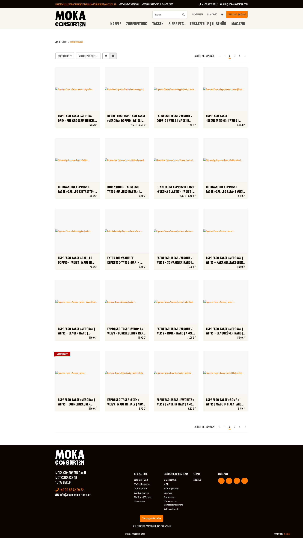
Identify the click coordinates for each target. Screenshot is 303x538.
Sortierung (63, 56)
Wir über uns (140, 488)
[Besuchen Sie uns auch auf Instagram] (244, 481)
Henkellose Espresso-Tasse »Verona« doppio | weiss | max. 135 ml (126, 118)
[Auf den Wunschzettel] (94, 72)
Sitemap (168, 492)
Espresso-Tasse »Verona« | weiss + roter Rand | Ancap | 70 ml (175, 331)
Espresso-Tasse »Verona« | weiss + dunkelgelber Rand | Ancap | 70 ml (126, 331)
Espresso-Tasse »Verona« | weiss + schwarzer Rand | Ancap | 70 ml (175, 260)
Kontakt (197, 479)
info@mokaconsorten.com (235, 4)
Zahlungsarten (141, 492)
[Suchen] (183, 14)
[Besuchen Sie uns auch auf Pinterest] (237, 481)
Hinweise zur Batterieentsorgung (173, 503)
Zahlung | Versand (143, 497)
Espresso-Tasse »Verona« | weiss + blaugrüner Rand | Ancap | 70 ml (224, 331)
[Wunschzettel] (222, 14)
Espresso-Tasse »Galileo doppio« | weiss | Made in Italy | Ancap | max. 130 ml (76, 260)
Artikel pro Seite (87, 56)
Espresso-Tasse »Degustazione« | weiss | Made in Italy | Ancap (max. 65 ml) (224, 118)
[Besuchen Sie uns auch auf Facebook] (221, 481)
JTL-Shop (287, 534)
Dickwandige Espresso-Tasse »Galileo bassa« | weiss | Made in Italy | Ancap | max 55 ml (126, 189)
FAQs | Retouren (142, 484)
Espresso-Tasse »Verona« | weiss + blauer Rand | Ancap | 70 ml (76, 331)
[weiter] (245, 56)
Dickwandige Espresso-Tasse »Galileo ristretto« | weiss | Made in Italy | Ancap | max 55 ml (77, 189)
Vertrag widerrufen (151, 518)
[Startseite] (56, 42)
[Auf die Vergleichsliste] (86, 72)
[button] (106, 56)
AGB (166, 484)
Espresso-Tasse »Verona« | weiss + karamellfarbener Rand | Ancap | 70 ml (224, 260)
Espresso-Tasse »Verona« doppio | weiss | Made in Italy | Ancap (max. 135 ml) (175, 118)
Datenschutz (170, 479)
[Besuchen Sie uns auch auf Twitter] (229, 481)
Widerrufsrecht (171, 509)
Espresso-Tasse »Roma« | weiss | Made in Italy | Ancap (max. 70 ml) (225, 402)
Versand (168, 526)
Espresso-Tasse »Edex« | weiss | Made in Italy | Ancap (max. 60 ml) (126, 402)
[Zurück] (220, 56)
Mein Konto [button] (212, 14)
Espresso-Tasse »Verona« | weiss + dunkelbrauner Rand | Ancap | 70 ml (76, 402)
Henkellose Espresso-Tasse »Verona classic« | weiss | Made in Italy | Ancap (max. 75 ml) (176, 189)
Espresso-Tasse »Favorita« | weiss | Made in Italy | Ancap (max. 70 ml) (176, 402)
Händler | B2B (141, 479)
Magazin (238, 23)
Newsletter (197, 14)
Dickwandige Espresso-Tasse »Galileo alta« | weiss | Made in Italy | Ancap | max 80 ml (225, 189)
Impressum (169, 497)
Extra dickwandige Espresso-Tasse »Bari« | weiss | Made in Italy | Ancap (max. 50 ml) (126, 260)
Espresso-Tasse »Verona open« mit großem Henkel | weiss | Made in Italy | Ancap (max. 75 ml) (77, 118)
